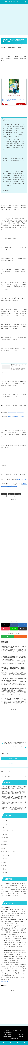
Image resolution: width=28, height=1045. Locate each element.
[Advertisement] (14, 19)
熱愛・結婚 (11, 494)
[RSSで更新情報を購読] (20, 636)
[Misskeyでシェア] (23, 624)
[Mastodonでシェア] (11, 624)
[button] (25, 794)
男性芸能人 (18, 494)
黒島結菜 (13, 496)
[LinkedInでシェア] (14, 632)
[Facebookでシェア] (5, 628)
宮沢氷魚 (4, 496)
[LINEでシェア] (23, 628)
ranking (22, 416)
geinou (18, 416)
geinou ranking (12, 412)
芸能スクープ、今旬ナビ (11, 1)
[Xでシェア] (5, 624)
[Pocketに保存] (17, 628)
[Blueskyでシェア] (17, 624)
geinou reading (20, 412)
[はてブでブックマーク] (11, 628)
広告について (4, 999)
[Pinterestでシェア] (8, 632)
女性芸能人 (5, 494)
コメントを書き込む (14, 758)
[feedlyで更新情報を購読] (7, 636)
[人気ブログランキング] (4, 1003)
